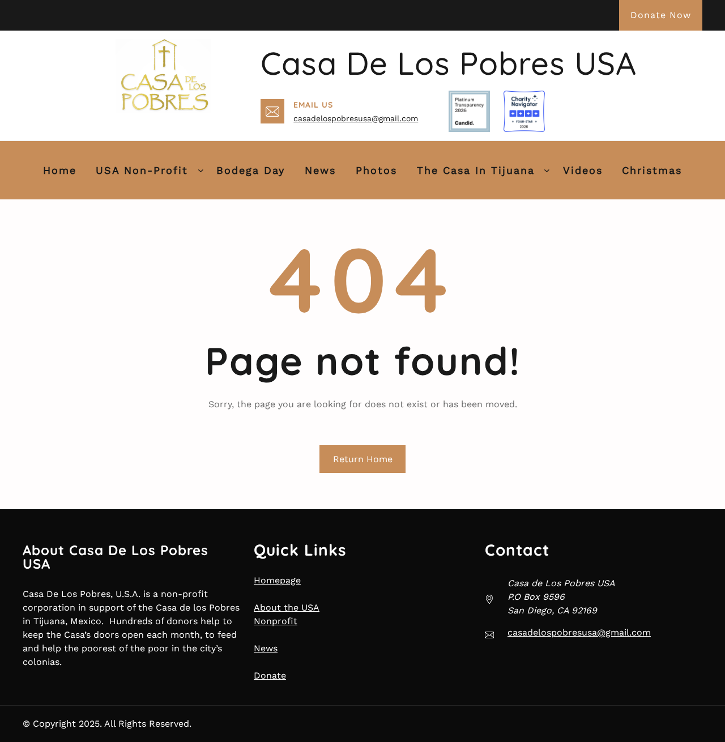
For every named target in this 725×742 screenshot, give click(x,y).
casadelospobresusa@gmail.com (355, 118)
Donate (270, 675)
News (266, 648)
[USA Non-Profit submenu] (201, 170)
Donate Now (660, 15)
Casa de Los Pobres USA (449, 63)
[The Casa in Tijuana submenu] (547, 170)
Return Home (363, 459)
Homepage (277, 580)
